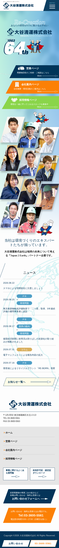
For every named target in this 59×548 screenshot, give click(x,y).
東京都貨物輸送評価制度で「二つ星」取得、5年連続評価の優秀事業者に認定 (29, 310)
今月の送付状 (24, 283)
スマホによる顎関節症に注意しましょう (23, 288)
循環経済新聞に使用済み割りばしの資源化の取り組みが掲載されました (28, 340)
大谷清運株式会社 (28, 535)
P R (24, 296)
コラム (24, 349)
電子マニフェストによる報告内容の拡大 (23, 355)
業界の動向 (24, 326)
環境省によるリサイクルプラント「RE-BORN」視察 (29, 368)
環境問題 (24, 303)
